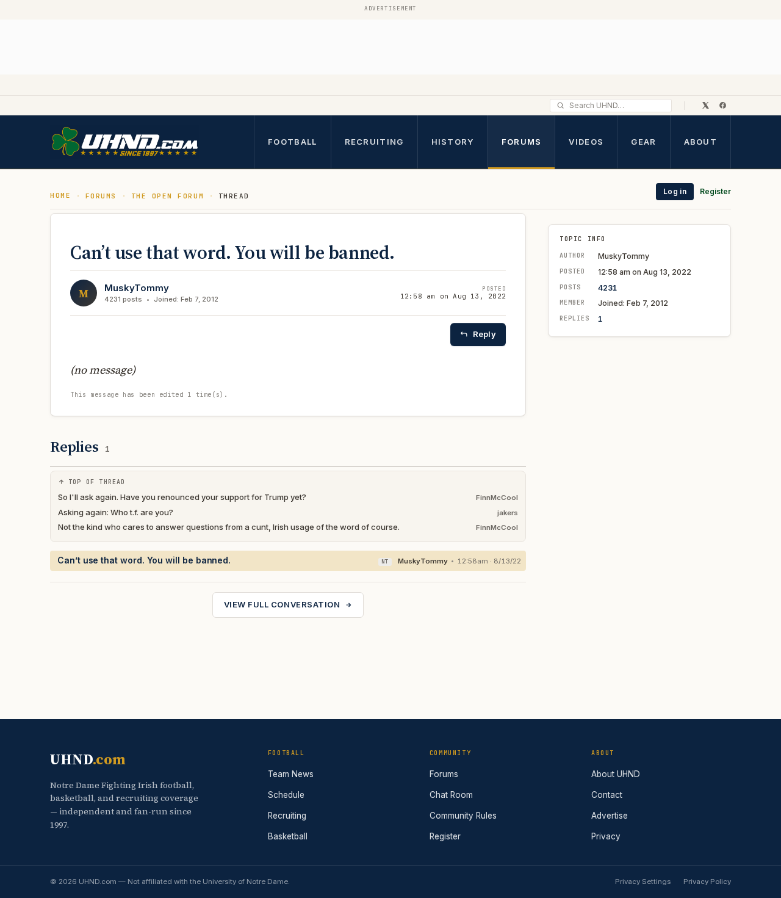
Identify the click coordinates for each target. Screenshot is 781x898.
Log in (674, 191)
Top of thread (97, 482)
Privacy (606, 836)
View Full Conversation (282, 604)
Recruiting (374, 141)
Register (715, 191)
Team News (291, 774)
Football (292, 141)
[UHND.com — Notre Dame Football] (124, 141)
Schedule (286, 795)
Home (60, 195)
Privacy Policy (707, 881)
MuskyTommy (136, 288)
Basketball (288, 836)
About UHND (615, 774)
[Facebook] (722, 105)
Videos (586, 141)
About (701, 141)
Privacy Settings (643, 881)
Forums (522, 141)
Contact (606, 795)
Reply (484, 334)
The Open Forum (167, 196)
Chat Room (451, 795)
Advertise (609, 815)
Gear (643, 141)
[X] (705, 105)
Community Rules (463, 815)
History (452, 141)
